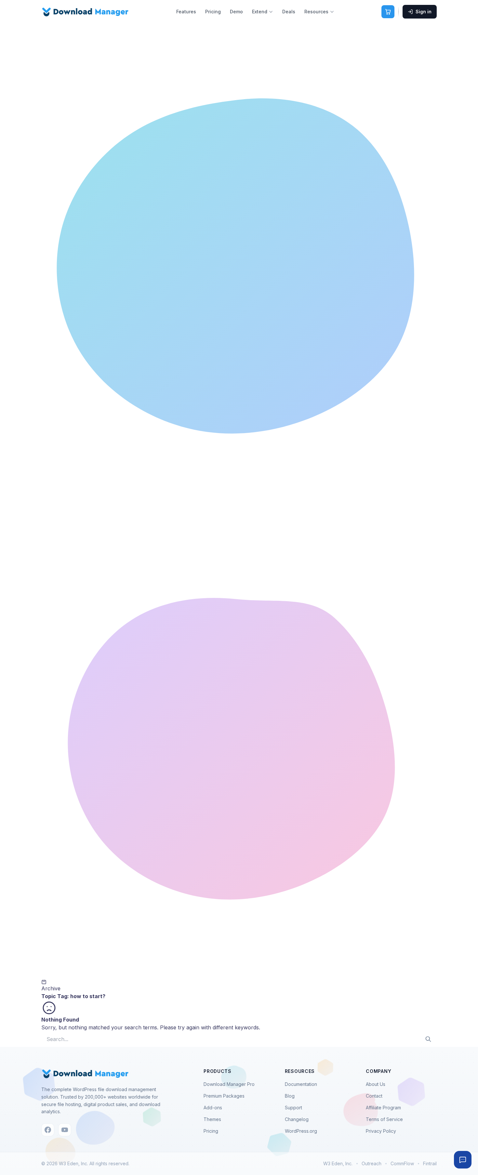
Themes (212, 1119)
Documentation (301, 1084)
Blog (290, 1096)
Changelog (297, 1119)
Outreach (371, 1163)
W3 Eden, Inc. (337, 1163)
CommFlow (402, 1163)
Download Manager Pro (229, 1084)
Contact (374, 1096)
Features (186, 11)
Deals (288, 11)
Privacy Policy (381, 1131)
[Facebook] (47, 1129)
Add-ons (213, 1107)
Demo (236, 11)
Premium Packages (224, 1096)
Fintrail (430, 1163)
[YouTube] (64, 1129)
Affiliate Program (383, 1107)
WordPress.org (301, 1131)
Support (293, 1107)
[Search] (428, 1039)
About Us (375, 1084)
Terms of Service (384, 1119)
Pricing (213, 11)
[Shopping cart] (387, 11)
